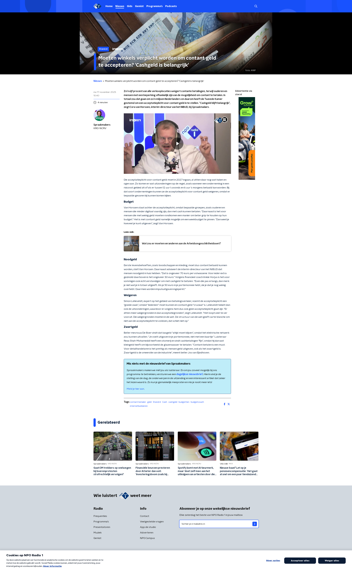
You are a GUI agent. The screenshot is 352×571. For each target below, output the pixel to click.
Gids (129, 6)
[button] (255, 6)
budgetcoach (197, 402)
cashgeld (172, 402)
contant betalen (138, 402)
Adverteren (146, 532)
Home (109, 6)
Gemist (139, 6)
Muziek (98, 532)
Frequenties (100, 516)
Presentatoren (102, 527)
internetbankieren (139, 406)
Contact (144, 516)
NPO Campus (147, 538)
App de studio (148, 527)
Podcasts (171, 6)
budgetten (184, 402)
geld (149, 402)
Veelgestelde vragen (152, 521)
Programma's (154, 6)
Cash (164, 402)
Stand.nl (157, 402)
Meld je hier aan (135, 389)
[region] (177, 143)
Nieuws (119, 6)
